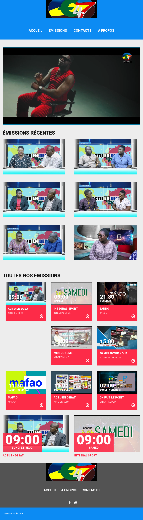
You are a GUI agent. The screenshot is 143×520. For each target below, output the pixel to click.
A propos (106, 30)
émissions (58, 30)
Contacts (83, 30)
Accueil (35, 30)
